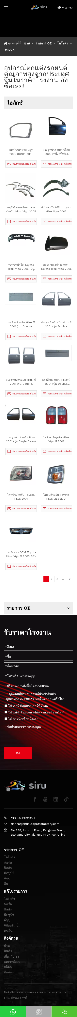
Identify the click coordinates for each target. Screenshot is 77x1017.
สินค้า (8, 951)
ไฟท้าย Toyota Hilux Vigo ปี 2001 (56, 439)
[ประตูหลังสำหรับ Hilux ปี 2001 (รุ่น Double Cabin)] (20, 355)
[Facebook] (35, 799)
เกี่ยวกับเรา (11, 956)
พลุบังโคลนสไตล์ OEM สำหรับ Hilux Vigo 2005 (21, 209)
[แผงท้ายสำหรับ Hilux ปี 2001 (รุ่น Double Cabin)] (20, 295)
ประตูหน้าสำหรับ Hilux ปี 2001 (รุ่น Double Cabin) (56, 324)
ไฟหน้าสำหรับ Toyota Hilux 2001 (21, 496)
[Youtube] (45, 799)
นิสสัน (8, 868)
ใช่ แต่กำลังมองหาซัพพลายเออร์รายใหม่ (35, 712)
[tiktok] (66, 799)
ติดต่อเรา (10, 972)
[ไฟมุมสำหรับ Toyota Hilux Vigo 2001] (56, 474)
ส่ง (18, 753)
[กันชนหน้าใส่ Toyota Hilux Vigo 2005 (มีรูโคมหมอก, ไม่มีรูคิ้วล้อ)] (20, 237)
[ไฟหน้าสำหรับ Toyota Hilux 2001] (20, 472)
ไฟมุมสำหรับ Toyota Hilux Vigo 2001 (56, 496)
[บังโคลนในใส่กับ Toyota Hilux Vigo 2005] (56, 186)
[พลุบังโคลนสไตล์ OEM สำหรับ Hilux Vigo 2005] (20, 187)
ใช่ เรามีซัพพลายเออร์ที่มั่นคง (28, 706)
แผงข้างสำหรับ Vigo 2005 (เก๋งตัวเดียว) (20, 151)
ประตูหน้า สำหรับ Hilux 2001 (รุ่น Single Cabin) (21, 439)
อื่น (6, 884)
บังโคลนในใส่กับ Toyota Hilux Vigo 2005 (56, 209)
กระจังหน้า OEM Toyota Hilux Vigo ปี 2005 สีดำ (21, 554)
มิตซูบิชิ (9, 873)
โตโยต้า (9, 857)
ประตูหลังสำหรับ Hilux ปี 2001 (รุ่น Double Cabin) (21, 382)
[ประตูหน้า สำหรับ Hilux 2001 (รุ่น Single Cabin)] (20, 412)
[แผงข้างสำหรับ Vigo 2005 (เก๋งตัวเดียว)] (20, 130)
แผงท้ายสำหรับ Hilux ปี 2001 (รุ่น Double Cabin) (21, 324)
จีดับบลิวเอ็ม (12, 925)
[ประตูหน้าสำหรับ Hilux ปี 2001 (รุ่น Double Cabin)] (56, 297)
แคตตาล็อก (12, 962)
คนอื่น (8, 931)
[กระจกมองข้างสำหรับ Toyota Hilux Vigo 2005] (56, 242)
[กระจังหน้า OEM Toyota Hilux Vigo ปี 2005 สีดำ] (20, 529)
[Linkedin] (56, 799)
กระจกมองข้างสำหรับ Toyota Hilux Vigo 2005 (56, 266)
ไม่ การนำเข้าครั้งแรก (22, 719)
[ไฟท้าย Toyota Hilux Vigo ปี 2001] (56, 414)
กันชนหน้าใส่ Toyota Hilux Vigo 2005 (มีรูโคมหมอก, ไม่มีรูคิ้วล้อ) (21, 267)
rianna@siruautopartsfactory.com (35, 824)
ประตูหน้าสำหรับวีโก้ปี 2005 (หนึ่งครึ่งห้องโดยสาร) (56, 152)
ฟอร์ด (8, 862)
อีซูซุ (7, 878)
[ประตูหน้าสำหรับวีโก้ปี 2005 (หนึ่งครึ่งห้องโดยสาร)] (56, 125)
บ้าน (7, 946)
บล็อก (8, 967)
